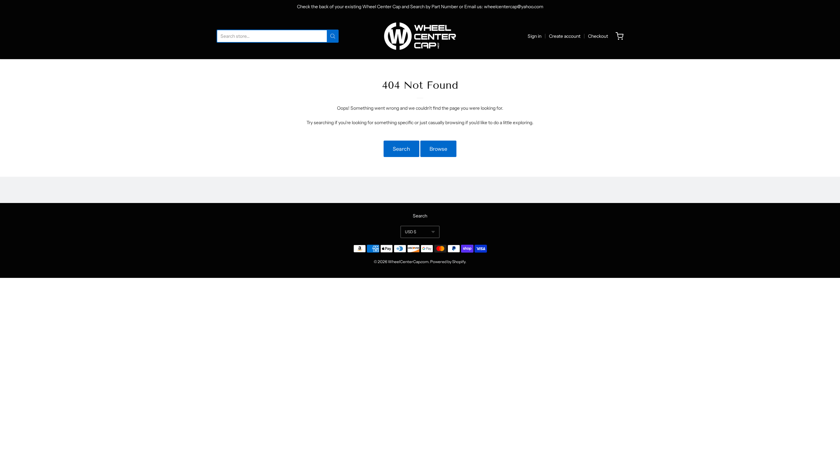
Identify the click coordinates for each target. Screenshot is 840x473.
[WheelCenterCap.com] (420, 36)
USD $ (410, 231)
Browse (438, 149)
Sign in (534, 36)
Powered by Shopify (447, 261)
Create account (564, 36)
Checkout (598, 36)
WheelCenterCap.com (408, 261)
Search (401, 149)
